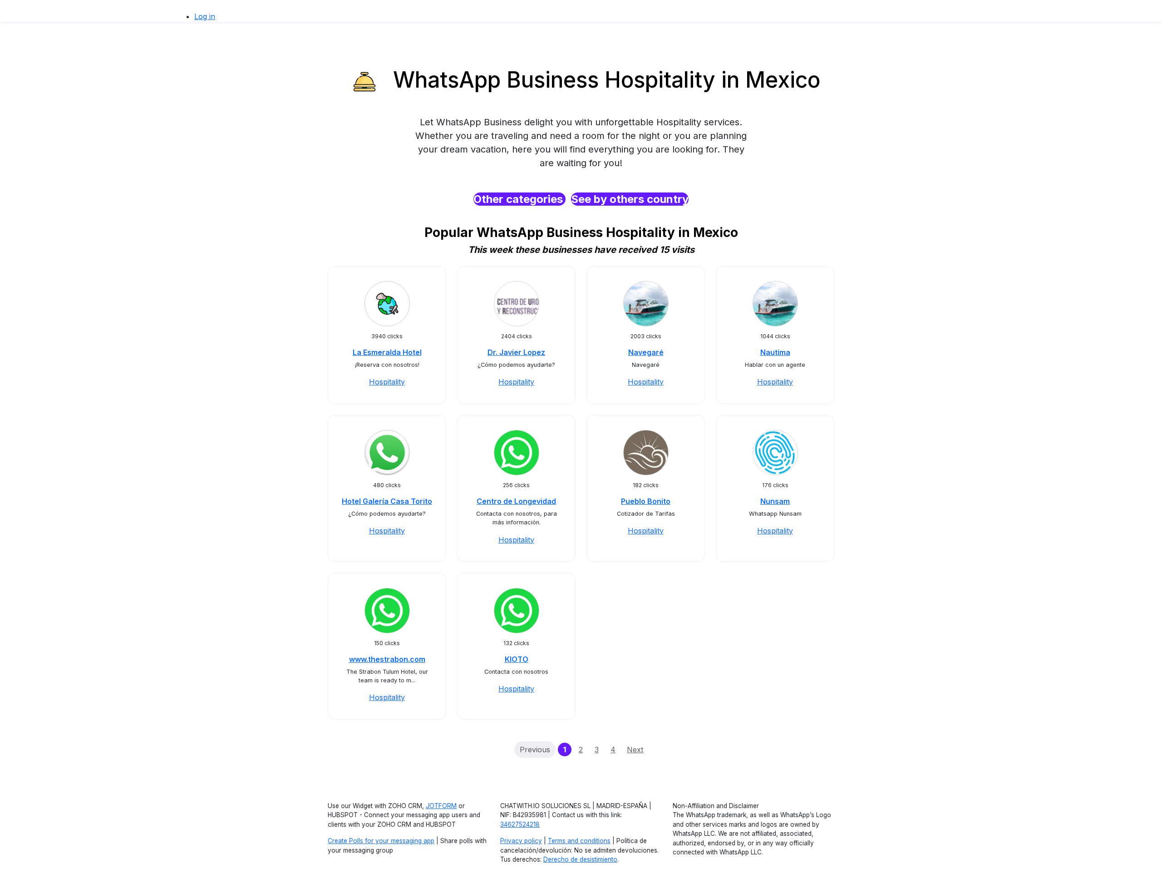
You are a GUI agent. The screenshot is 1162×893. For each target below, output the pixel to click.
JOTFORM (441, 805)
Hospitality (387, 381)
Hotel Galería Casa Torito (387, 501)
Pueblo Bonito (645, 501)
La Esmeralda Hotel (387, 352)
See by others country (630, 199)
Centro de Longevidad (516, 501)
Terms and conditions (579, 840)
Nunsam (775, 501)
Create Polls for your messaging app (381, 840)
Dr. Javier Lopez (516, 352)
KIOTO (516, 659)
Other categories (519, 199)
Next (635, 749)
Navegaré (646, 352)
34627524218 (520, 824)
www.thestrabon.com (387, 659)
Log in (204, 16)
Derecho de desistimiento (580, 859)
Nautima (775, 352)
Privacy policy (521, 840)
